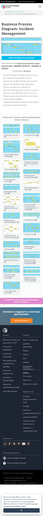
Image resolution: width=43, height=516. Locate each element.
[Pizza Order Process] (11, 138)
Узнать (26, 355)
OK (22, 510)
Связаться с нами (30, 384)
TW (27, 71)
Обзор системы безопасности (28, 483)
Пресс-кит (27, 380)
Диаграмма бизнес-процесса (14, 11)
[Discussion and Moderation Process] (11, 211)
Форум (25, 351)
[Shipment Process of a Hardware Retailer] (31, 166)
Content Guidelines (30, 417)
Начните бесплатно (21, 321)
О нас (25, 372)
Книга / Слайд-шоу (30, 340)
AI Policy (26, 406)
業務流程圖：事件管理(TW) (22, 66)
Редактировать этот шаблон (21, 58)
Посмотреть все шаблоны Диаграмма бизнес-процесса (21, 301)
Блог (25, 358)
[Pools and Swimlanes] (11, 263)
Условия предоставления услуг (29, 399)
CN (29, 71)
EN (25, 71)
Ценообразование (10, 391)
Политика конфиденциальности (15, 480)
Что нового (27, 376)
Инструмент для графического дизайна (9, 364)
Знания (26, 362)
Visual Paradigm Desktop (26, 1)
